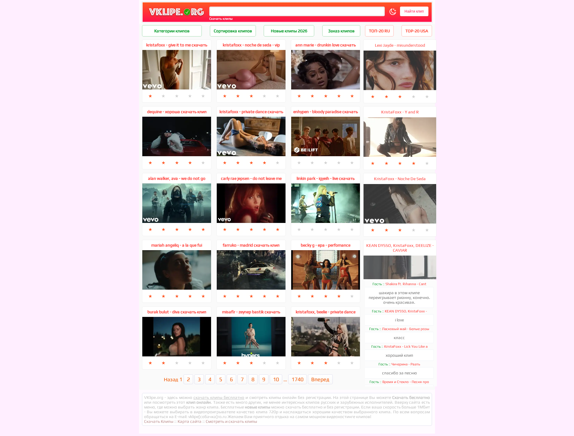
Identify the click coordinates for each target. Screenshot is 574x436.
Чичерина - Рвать (405, 364)
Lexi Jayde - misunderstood (400, 45)
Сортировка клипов (233, 30)
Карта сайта (189, 421)
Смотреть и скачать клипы (231, 421)
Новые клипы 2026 (289, 30)
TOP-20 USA (416, 30)
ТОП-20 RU (379, 30)
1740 (297, 379)
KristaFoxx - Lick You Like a (406, 346)
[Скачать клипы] (176, 16)
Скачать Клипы (158, 421)
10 (276, 379)
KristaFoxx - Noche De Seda (400, 178)
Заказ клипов (341, 30)
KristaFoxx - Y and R (400, 112)
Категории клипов (172, 30)
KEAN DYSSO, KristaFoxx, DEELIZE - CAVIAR (400, 248)
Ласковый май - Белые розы (405, 329)
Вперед (320, 379)
